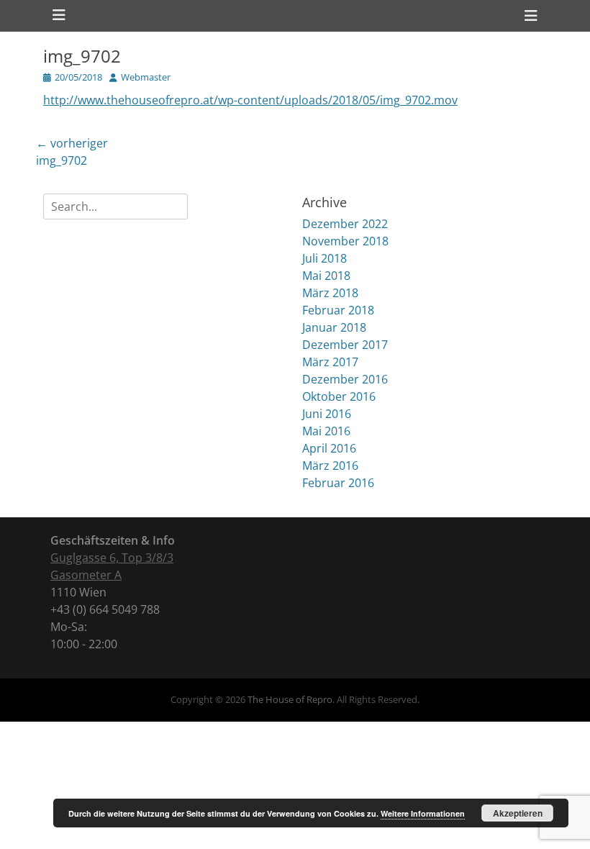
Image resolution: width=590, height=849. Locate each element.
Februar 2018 (338, 310)
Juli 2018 (324, 258)
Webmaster (146, 77)
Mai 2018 (326, 275)
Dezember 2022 (345, 224)
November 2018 (345, 241)
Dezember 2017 (345, 345)
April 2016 (329, 448)
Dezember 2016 (345, 379)
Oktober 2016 (339, 396)
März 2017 (330, 362)
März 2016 (330, 465)
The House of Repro (290, 699)
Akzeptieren (518, 813)
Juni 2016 (326, 414)
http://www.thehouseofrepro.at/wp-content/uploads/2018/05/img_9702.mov (250, 100)
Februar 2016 (338, 483)
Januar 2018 (334, 327)
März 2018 (330, 293)
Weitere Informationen (423, 813)
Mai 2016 (326, 431)
